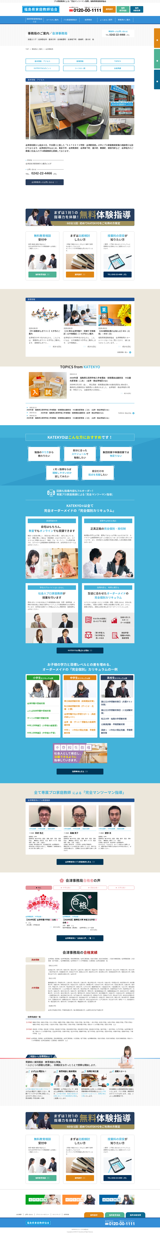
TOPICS (117, 61)
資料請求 (109, 9)
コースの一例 (80, 68)
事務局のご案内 (124, 20)
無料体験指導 (136, 9)
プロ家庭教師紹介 (70, 20)
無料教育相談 (123, 9)
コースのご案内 (52, 20)
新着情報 (80, 61)
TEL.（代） (118, 34)
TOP (27, 49)
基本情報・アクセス (42, 61)
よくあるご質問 (106, 20)
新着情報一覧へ (122, 352)
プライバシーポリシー (42, 1214)
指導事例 (88, 20)
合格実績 (117, 68)
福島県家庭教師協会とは (34, 20)
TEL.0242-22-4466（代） (118, 274)
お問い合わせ (29, 1214)
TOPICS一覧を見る (124, 413)
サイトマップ (56, 1214)
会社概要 (19, 1214)
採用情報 (66, 1214)
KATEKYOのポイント (42, 68)
